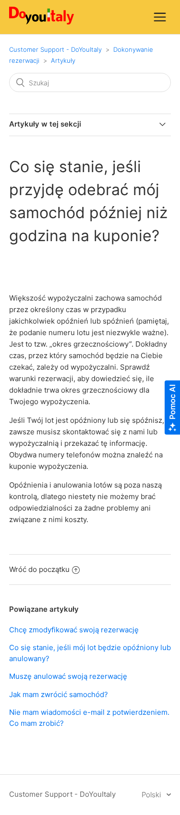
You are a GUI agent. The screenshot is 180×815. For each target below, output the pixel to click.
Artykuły (63, 60)
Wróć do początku (39, 569)
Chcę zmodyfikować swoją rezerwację (74, 629)
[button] (160, 16)
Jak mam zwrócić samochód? (58, 694)
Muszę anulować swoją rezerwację (68, 676)
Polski (152, 794)
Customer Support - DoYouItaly (55, 49)
